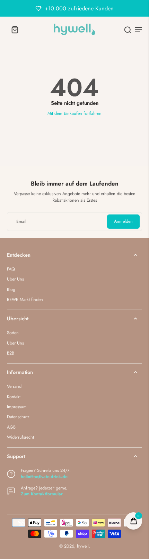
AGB (11, 427)
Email (21, 221)
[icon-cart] (14, 29)
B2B (10, 353)
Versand (14, 387)
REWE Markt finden (25, 300)
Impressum (17, 407)
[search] (127, 29)
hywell (83, 546)
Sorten (13, 333)
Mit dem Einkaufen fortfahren (74, 113)
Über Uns (15, 279)
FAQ (11, 269)
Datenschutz (18, 417)
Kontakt (13, 397)
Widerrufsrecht (20, 437)
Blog (11, 290)
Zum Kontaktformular (42, 494)
